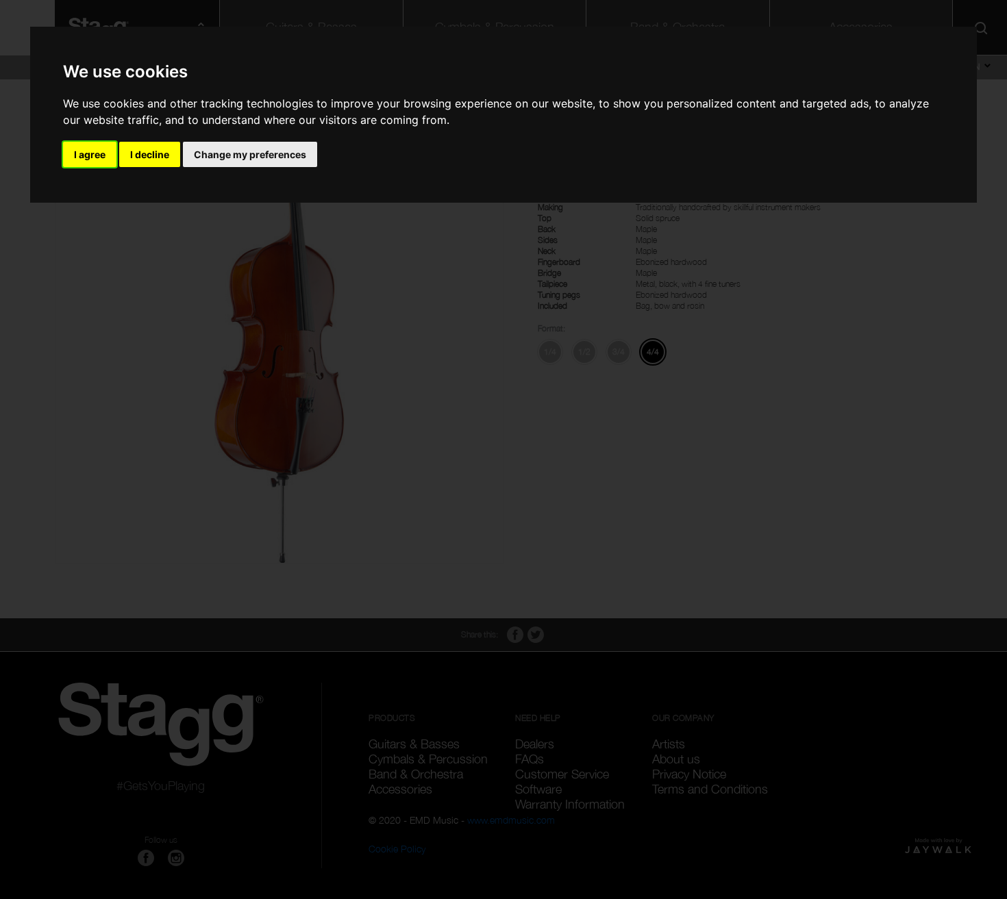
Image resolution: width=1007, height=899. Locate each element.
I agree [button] (89, 154)
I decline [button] (149, 154)
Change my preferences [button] (250, 154)
